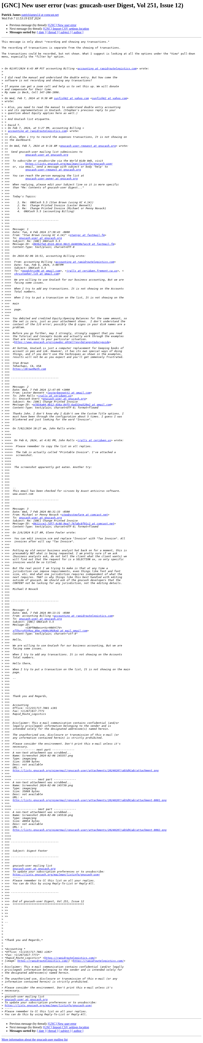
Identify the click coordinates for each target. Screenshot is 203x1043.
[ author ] (77, 32)
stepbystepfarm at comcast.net (85, 514)
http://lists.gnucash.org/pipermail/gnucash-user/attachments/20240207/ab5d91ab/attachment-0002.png (90, 829)
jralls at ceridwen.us (54, 395)
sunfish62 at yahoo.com (71, 98)
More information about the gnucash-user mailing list (35, 1039)
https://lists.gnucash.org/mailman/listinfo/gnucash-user (69, 163)
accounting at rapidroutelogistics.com (107, 68)
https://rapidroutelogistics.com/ (69, 957)
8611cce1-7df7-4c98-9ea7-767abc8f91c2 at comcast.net (73, 523)
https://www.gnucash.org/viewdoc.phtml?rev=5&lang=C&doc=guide (61, 342)
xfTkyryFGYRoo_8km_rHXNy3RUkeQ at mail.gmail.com (50, 630)
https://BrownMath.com (29, 368)
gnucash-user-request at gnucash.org (88, 145)
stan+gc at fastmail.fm (87, 235)
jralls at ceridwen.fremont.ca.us (92, 270)
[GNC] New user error (62, 25)
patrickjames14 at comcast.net (40, 14)
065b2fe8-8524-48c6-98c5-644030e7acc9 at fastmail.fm (73, 244)
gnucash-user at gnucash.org (46, 154)
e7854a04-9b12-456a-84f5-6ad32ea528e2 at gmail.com (72, 404)
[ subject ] (65, 32)
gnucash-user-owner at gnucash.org (51, 178)
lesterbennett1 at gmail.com (69, 392)
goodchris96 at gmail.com (41, 270)
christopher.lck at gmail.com (36, 273)
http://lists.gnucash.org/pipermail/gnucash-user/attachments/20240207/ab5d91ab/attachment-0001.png (90, 800)
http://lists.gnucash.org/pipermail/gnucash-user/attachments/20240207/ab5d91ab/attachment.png (86, 770)
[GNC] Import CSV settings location (66, 28)
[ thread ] (52, 32)
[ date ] (41, 32)
